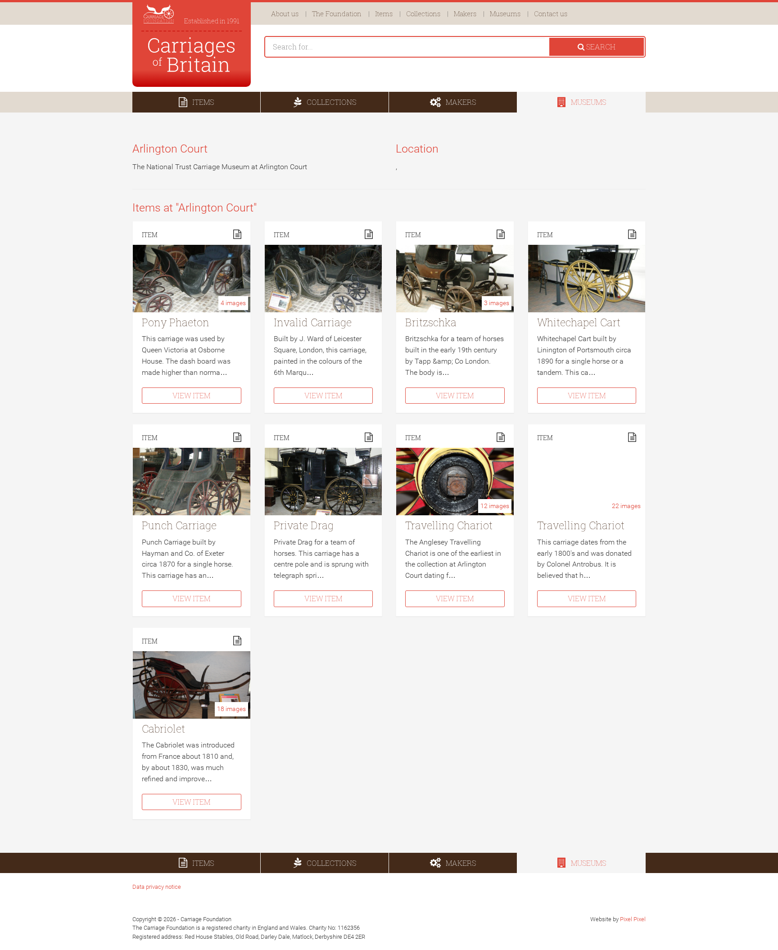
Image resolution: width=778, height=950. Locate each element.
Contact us (550, 13)
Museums (505, 13)
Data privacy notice (156, 886)
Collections (423, 13)
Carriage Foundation (191, 54)
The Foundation (337, 13)
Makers (465, 13)
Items (384, 13)
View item (191, 395)
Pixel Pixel (633, 919)
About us (285, 13)
